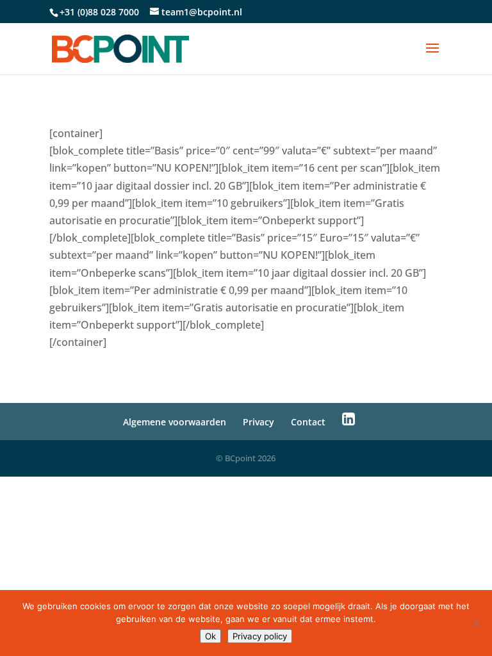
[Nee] (476, 623)
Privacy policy (260, 636)
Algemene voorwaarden (174, 422)
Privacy (258, 422)
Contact (308, 422)
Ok (210, 636)
